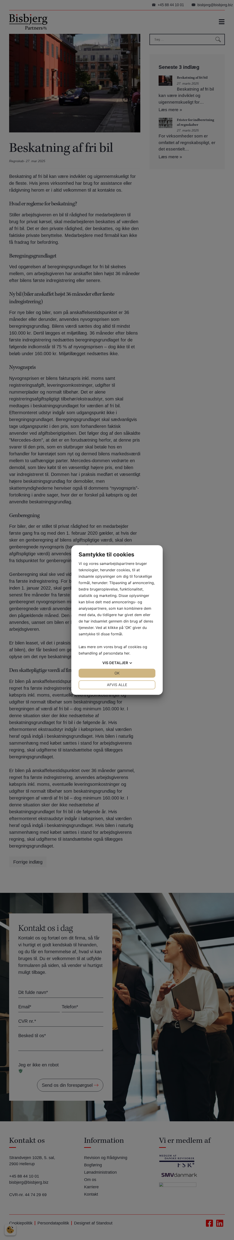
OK (117, 673)
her (126, 653)
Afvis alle (117, 684)
